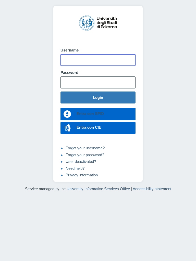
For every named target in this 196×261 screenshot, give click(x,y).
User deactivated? (81, 161)
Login (98, 97)
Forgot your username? (85, 148)
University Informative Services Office (98, 189)
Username (69, 50)
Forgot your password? (85, 155)
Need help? (75, 168)
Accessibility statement (152, 189)
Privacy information (82, 175)
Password (69, 73)
